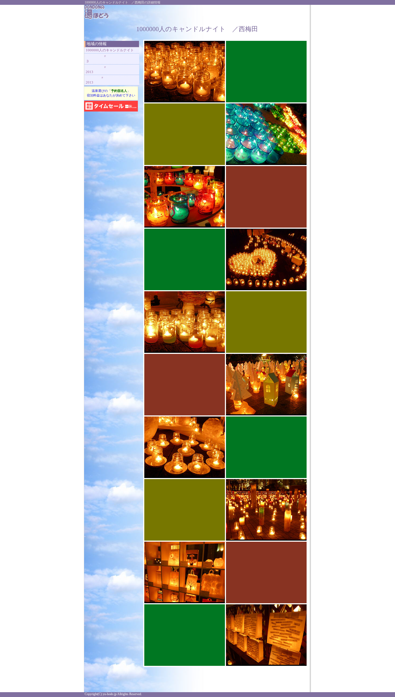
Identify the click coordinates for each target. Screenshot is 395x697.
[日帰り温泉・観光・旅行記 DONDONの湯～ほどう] (96, 18)
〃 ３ (110, 58)
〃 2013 (108, 69)
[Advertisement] (244, 13)
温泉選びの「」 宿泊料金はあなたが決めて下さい (111, 93)
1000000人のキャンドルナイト (110, 50)
